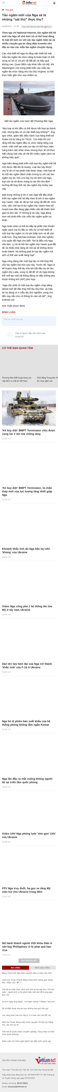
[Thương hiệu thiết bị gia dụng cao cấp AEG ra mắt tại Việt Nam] (18, 362)
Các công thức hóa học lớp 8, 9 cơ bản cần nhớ (23, 1015)
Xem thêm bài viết (29, 961)
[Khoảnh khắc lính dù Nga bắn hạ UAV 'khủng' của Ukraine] (29, 527)
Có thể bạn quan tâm (17, 348)
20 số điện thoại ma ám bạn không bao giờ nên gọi (25, 1008)
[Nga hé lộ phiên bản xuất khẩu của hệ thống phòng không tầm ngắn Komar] (29, 699)
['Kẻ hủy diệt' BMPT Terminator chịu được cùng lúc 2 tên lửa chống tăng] (29, 408)
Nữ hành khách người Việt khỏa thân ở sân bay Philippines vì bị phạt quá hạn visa (27, 947)
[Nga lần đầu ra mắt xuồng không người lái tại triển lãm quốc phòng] (29, 756)
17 (20, 982)
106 (49, 1015)
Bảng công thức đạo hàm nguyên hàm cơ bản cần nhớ (27, 973)
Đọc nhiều (15, 967)
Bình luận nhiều (42, 967)
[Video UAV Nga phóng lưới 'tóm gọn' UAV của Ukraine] (29, 811)
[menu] (3, 2)
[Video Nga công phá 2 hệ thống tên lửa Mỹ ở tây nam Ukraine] (29, 584)
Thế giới (9, 10)
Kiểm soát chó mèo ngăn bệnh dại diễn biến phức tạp (26, 1041)
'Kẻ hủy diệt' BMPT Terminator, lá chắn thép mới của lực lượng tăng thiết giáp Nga (27, 491)
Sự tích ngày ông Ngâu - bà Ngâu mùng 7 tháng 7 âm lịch (28, 1001)
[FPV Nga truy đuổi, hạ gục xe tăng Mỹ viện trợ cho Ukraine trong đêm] (29, 866)
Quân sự (6, 439)
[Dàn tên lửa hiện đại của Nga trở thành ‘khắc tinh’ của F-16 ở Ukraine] (29, 641)
